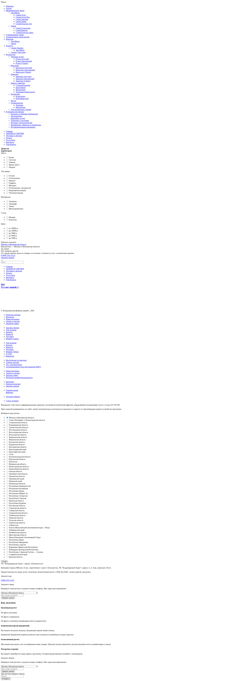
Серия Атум (21, 15)
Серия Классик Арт (24, 24)
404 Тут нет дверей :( (10, 285)
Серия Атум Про (23, 17)
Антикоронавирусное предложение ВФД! (23, 367)
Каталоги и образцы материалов (24, 114)
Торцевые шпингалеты (25, 92)
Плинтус (9, 46)
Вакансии (10, 356)
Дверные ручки (17, 57)
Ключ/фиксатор (22, 98)
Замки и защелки (18, 83)
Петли (13, 101)
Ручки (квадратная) (24, 61)
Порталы (9, 39)
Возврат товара (12, 339)
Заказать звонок (7, 258)
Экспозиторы (16, 116)
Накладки (15, 66)
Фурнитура (10, 55)
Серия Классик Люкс (24, 33)
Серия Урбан (21, 22)
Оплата (9, 138)
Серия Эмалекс (22, 19)
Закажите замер (12, 324)
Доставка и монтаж (14, 136)
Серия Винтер (22, 30)
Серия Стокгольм (23, 28)
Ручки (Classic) (22, 63)
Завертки (14, 74)
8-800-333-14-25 (7, 580)
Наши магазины (12, 319)
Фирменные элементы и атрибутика (26, 125)
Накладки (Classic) (23, 72)
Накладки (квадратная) (25, 70)
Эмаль (13, 26)
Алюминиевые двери (15, 35)
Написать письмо (13, 384)
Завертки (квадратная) (25, 79)
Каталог (9, 332)
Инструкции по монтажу (16, 360)
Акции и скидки (13, 321)
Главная (9, 131)
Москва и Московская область (13, 244)
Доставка (10, 336)
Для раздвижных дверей (21, 109)
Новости (9, 334)
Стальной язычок (23, 85)
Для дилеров (11, 330)
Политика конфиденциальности (19, 378)
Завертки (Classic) (23, 81)
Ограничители (17, 103)
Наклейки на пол (18, 118)
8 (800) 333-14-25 (8, 255)
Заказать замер (12, 375)
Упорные (19, 105)
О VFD (9, 354)
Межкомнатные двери (15, 11)
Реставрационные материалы (23, 127)
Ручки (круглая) (22, 59)
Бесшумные (20, 87)
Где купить (10, 140)
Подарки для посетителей (21, 123)
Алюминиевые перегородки (17, 37)
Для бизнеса (11, 144)
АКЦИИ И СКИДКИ (15, 133)
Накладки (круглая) (24, 68)
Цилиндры (15, 94)
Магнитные (20, 90)
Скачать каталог (12, 362)
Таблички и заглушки (20, 120)
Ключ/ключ (20, 96)
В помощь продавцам (15, 112)
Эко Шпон (15, 13)
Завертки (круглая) (23, 77)
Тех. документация (14, 365)
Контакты (10, 142)
